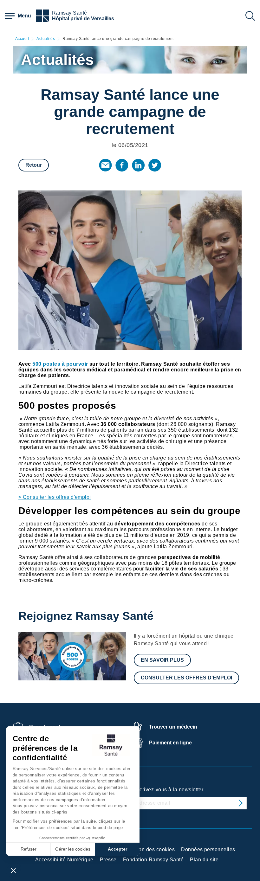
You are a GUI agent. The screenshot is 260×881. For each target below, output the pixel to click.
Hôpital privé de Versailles (83, 18)
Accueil (22, 39)
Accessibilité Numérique (64, 859)
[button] (13, 870)
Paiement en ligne (170, 742)
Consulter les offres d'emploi (186, 677)
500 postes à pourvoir (60, 364)
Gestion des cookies (150, 849)
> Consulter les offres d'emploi (54, 497)
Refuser (28, 849)
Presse (108, 859)
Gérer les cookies (72, 849)
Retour (33, 165)
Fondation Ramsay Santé (153, 859)
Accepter (117, 849)
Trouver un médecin (173, 727)
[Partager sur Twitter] (154, 165)
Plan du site (204, 859)
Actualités (45, 39)
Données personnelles (208, 849)
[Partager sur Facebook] (121, 165)
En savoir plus (162, 660)
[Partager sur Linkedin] (138, 165)
